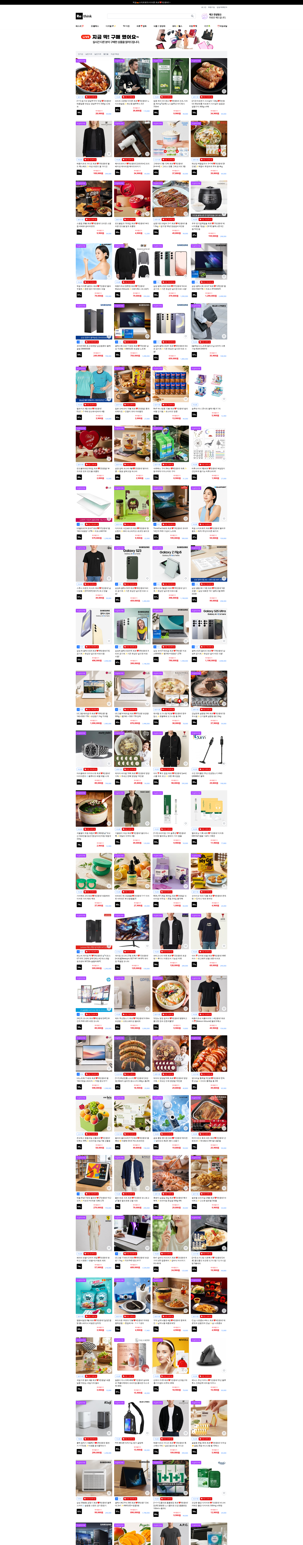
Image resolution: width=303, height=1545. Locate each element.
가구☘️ (207, 26)
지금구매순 (114, 54)
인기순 (80, 54)
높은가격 (97, 54)
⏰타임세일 (222, 26)
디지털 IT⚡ (111, 26)
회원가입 (211, 7)
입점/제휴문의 (222, 7)
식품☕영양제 (159, 26)
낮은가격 (88, 54)
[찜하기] (109, 91)
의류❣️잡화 (142, 26)
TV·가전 (126, 26)
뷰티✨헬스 (177, 26)
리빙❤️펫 (193, 26)
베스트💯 (80, 26)
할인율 (105, 54)
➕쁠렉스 (95, 26)
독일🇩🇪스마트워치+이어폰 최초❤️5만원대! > (151, 2)
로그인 (203, 7)
